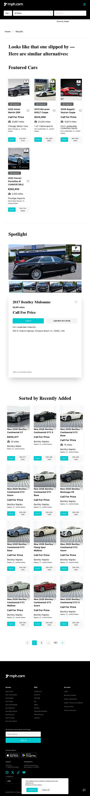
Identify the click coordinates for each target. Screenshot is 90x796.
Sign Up (23, 740)
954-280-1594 (75, 140)
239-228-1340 (49, 458)
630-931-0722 (22, 140)
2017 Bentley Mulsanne (32, 302)
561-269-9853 (49, 140)
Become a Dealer (70, 695)
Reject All (45, 790)
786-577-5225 (22, 458)
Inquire (11, 139)
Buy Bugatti (9, 698)
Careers (37, 718)
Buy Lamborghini (11, 695)
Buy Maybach (10, 708)
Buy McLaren (10, 714)
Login (66, 691)
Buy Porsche (10, 718)
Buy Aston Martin (11, 721)
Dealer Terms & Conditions (73, 703)
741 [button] (55, 642)
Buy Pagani (9, 701)
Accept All (32, 790)
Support (8, 762)
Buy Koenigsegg (11, 705)
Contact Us (38, 691)
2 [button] (41, 642)
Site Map (37, 698)
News (36, 705)
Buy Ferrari (9, 691)
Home (8, 31)
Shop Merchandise (40, 711)
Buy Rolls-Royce (11, 711)
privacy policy (37, 785)
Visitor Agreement (70, 699)
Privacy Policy (69, 706)
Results (19, 31)
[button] (27, 642)
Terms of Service (70, 710)
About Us (37, 695)
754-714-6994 (22, 210)
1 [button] (34, 642)
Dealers (37, 708)
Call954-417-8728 (61, 321)
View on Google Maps (22, 372)
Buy (35, 701)
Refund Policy (39, 714)
